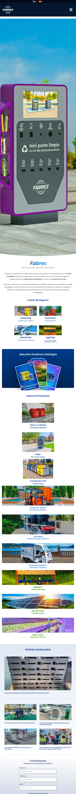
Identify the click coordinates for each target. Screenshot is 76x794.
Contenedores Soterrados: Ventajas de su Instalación (17, 748)
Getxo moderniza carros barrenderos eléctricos (19, 723)
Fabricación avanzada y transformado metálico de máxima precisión (26, 693)
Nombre (22, 768)
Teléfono (22, 776)
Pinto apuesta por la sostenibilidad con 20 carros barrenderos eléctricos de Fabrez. (55, 748)
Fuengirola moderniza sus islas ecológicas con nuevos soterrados (54, 723)
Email (21, 784)
